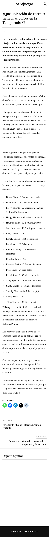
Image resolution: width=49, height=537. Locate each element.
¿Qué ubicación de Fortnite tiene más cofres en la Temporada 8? (24, 18)
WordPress (32, 532)
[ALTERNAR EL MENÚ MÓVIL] (4, 4)
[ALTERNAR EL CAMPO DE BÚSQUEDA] (45, 4)
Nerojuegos (24, 3)
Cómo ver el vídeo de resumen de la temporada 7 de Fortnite (28, 443)
